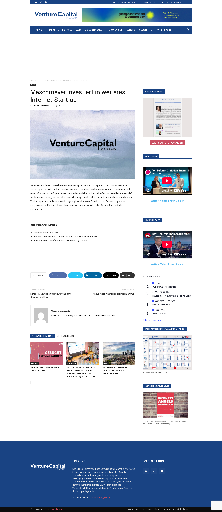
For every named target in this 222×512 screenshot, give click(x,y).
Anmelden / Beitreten (149, 2)
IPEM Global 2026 (161, 304)
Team (143, 509)
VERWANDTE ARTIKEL (42, 336)
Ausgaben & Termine (180, 2)
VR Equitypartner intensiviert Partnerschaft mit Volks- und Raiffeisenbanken (115, 370)
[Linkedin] (35, 2)
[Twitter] (40, 2)
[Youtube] (45, 2)
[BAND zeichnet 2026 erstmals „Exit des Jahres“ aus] (46, 353)
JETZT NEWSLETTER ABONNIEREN (167, 143)
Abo (78, 29)
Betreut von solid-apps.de (55, 509)
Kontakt (165, 2)
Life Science (71, 363)
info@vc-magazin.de (100, 497)
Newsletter (146, 29)
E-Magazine (115, 29)
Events (131, 29)
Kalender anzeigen (152, 319)
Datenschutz (153, 509)
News (39, 29)
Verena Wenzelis (41, 106)
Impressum (133, 509)
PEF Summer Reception (164, 286)
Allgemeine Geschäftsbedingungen (177, 509)
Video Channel (93, 29)
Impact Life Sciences (60, 29)
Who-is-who (164, 29)
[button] (188, 30)
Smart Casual (159, 313)
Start (32, 80)
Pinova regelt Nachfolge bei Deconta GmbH (114, 293)
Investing (35, 363)
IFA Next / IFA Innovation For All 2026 (171, 295)
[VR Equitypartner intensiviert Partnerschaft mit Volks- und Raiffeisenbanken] (119, 353)
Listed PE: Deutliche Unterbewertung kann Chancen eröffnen (50, 295)
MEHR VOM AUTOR (66, 336)
